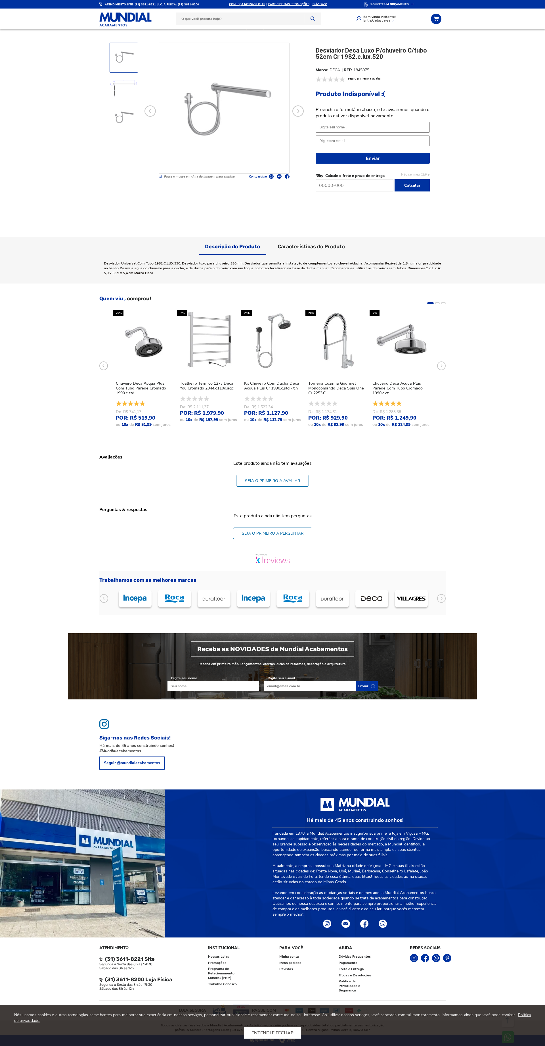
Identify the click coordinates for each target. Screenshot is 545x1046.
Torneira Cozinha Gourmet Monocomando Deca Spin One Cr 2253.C (336, 388)
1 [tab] (430, 303)
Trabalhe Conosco (222, 984)
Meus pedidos (290, 962)
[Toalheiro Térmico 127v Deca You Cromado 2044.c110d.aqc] (208, 341)
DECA (335, 70)
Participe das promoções (288, 4)
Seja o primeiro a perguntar (272, 533)
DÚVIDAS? (320, 4)
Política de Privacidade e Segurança (349, 986)
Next (298, 111)
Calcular (412, 185)
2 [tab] (437, 303)
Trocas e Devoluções (355, 975)
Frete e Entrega (351, 969)
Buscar (312, 18)
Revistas (286, 969)
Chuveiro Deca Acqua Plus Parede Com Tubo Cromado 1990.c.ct (397, 388)
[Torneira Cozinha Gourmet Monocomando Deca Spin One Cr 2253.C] (336, 341)
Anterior (103, 598)
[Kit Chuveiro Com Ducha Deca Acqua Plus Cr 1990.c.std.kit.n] (272, 341)
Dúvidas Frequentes (355, 956)
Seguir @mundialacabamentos (132, 763)
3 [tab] (443, 303)
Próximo (441, 598)
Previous (150, 111)
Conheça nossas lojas (247, 4)
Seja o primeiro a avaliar (272, 481)
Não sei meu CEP (414, 174)
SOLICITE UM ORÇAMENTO (389, 4)
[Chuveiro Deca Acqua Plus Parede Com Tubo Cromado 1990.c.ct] (401, 341)
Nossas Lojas (218, 956)
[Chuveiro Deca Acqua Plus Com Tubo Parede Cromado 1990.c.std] (144, 341)
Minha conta (289, 956)
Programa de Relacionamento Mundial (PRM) (221, 973)
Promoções (217, 962)
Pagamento (348, 962)
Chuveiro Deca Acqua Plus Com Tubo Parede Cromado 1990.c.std (141, 388)
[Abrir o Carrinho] (437, 19)
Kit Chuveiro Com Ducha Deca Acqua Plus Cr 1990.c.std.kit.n (271, 386)
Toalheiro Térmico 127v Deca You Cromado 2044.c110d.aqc (207, 386)
